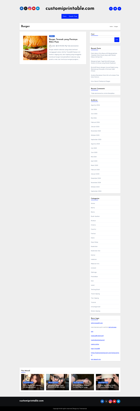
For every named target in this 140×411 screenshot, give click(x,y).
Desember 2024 (96, 178)
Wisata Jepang (95, 311)
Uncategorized (95, 306)
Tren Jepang (95, 298)
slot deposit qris (96, 359)
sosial (92, 285)
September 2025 (96, 139)
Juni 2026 (94, 113)
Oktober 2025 (95, 135)
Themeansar (83, 408)
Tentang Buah (95, 289)
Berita (93, 208)
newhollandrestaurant (98, 340)
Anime (93, 203)
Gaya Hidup (94, 242)
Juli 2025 (94, 148)
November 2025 (96, 131)
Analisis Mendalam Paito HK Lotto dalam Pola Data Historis (106, 387)
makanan (94, 259)
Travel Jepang (95, 294)
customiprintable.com (70, 8)
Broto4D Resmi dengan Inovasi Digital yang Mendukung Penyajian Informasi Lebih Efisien (104, 69)
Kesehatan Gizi (95, 251)
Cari (92, 34)
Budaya (93, 220)
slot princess (112, 327)
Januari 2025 (95, 174)
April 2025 (94, 161)
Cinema (93, 225)
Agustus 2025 (95, 144)
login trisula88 (95, 348)
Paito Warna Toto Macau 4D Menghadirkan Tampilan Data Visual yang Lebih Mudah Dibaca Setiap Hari (104, 55)
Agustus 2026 (95, 105)
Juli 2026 (94, 109)
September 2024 (96, 191)
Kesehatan (94, 246)
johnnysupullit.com (97, 323)
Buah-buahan (95, 216)
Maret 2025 (94, 165)
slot (92, 331)
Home (64, 16)
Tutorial (93, 302)
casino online (95, 344)
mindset (93, 268)
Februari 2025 (95, 169)
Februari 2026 (95, 122)
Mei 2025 (94, 157)
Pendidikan (94, 276)
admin (53, 46)
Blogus (75, 408)
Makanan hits (95, 263)
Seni (92, 281)
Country (93, 229)
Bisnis (93, 212)
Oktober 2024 (95, 187)
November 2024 (96, 182)
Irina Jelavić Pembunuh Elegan (100, 81)
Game (93, 238)
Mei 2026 (94, 118)
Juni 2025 (94, 152)
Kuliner (52, 36)
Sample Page (73, 16)
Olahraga (94, 272)
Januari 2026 (95, 126)
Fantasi (93, 233)
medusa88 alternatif (97, 336)
